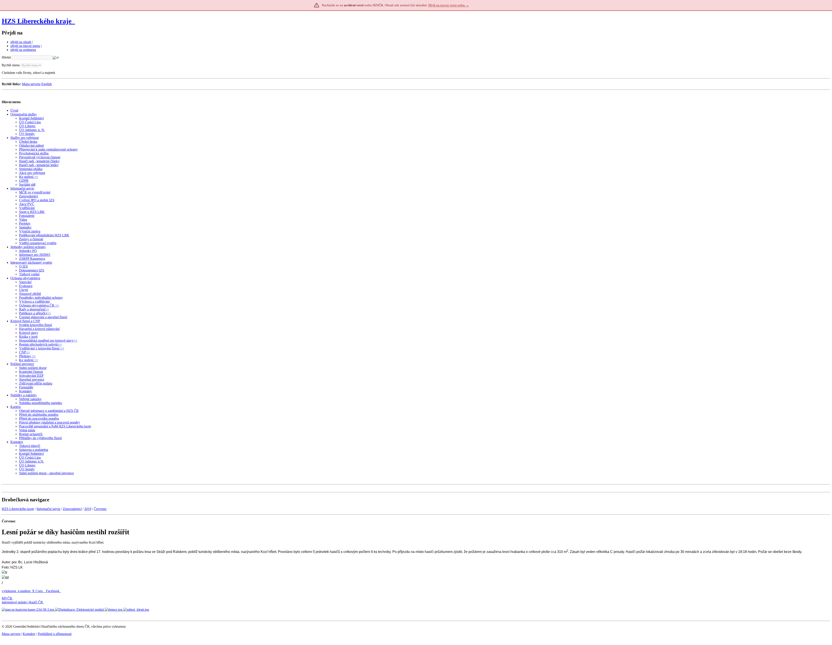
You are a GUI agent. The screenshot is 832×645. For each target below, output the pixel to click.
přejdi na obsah (20, 42)
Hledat (6, 57)
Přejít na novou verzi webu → (448, 5)
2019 (87, 509)
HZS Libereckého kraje (37, 21)
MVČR (7, 598)
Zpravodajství (72, 509)
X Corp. (38, 591)
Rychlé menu (11, 65)
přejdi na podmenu (23, 50)
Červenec (100, 509)
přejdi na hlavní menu (25, 46)
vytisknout (9, 591)
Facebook (53, 591)
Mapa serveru (31, 84)
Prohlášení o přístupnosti (55, 634)
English (46, 84)
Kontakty (29, 634)
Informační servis (48, 509)
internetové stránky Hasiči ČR (22, 602)
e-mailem (24, 591)
